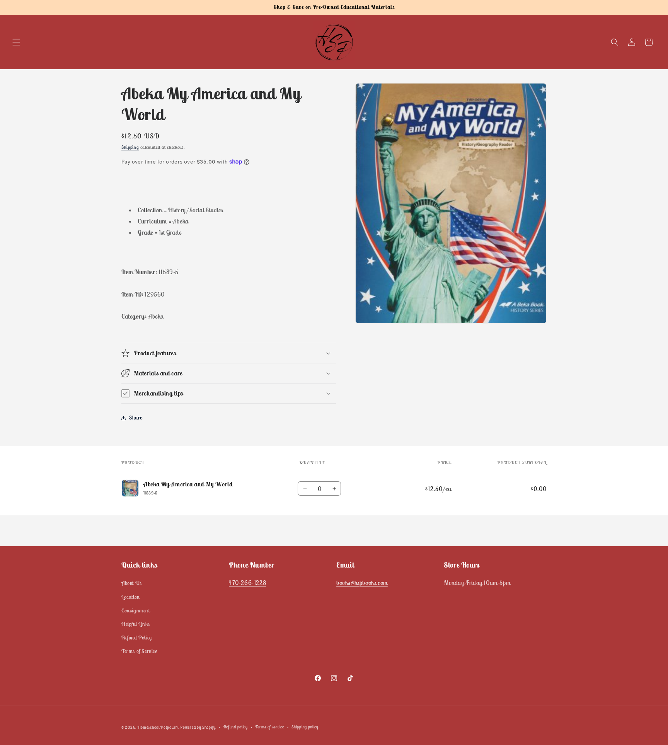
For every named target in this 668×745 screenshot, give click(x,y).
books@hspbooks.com (362, 582)
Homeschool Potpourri (158, 727)
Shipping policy (305, 727)
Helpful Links (135, 624)
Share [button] (135, 417)
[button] (16, 42)
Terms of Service (139, 651)
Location (130, 596)
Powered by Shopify (198, 727)
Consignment (135, 610)
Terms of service (269, 727)
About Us (131, 583)
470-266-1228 (247, 582)
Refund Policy (136, 637)
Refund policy (235, 727)
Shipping (130, 147)
